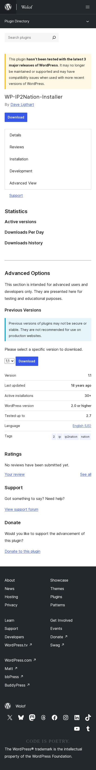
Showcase (59, 580)
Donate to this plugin (22, 551)
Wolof (21, 706)
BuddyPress (17, 685)
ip (59, 436)
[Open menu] (88, 7)
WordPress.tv (18, 645)
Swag (57, 645)
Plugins (56, 596)
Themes (57, 588)
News (9, 588)
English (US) (82, 426)
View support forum (21, 509)
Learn (9, 620)
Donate (59, 637)
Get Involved (61, 620)
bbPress (14, 676)
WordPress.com (20, 660)
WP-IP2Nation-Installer (34, 97)
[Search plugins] (54, 37)
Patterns (57, 605)
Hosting (11, 596)
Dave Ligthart (22, 104)
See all (85, 474)
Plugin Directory (17, 21)
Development (21, 171)
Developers (14, 637)
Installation (19, 159)
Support (16, 195)
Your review (15, 474)
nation (85, 436)
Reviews (17, 147)
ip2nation (71, 436)
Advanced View (23, 183)
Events (56, 628)
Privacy (11, 605)
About (10, 580)
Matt (11, 668)
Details (15, 135)
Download (16, 117)
